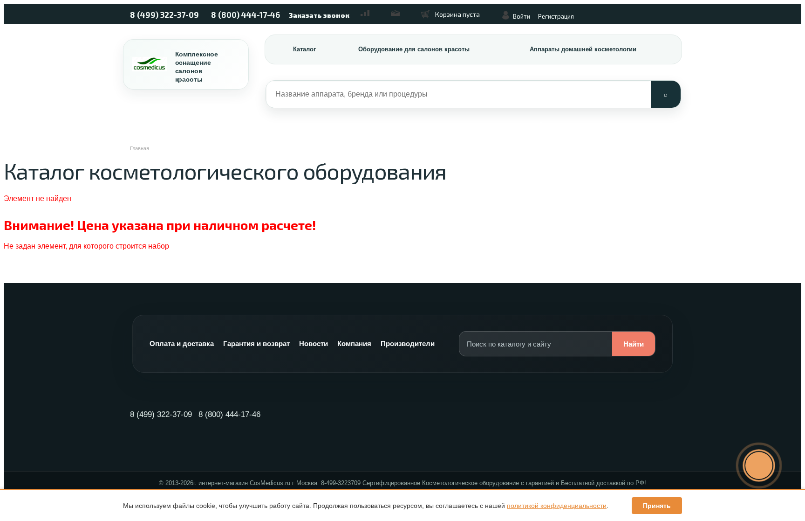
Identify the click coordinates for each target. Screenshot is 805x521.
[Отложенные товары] (400, 10)
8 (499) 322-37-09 (164, 14)
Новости (313, 343)
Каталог (304, 49)
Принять (657, 505)
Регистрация (556, 16)
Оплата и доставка (182, 343)
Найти (633, 344)
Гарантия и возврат (256, 343)
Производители (408, 343)
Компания (354, 343)
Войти (521, 16)
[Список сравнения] (370, 10)
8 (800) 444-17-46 (245, 14)
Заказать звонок (319, 15)
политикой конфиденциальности (557, 505)
